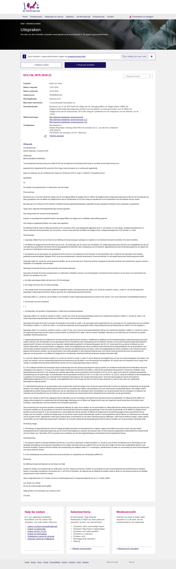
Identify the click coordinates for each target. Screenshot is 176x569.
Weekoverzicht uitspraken (128, 549)
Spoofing (65, 562)
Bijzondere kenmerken (32, 103)
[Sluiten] (151, 56)
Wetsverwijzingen (30, 117)
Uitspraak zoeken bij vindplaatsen (41, 539)
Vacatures (72, 562)
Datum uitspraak (30, 87)
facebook (140, 562)
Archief (79, 562)
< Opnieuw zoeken (41, 65)
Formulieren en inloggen (142, 17)
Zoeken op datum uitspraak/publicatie (42, 526)
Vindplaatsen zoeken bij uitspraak (41, 536)
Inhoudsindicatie (30, 107)
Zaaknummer (29, 95)
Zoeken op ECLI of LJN (37, 531)
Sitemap (33, 562)
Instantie (27, 83)
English (27, 562)
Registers (70, 17)
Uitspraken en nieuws (54, 17)
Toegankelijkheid (55, 562)
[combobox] (138, 76)
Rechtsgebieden (30, 99)
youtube (151, 562)
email (124, 562)
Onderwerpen (36, 17)
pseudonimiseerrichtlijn (77, 56)
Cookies (45, 562)
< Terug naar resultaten (85, 65)
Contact (110, 17)
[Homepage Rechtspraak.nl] (30, 6)
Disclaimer (85, 562)
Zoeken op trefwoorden (37, 529)
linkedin (147, 562)
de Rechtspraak (83, 17)
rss (120, 562)
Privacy (39, 562)
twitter (136, 562)
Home (25, 17)
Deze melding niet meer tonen (134, 56)
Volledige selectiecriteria (81, 549)
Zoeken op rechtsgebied (37, 534)
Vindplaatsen (29, 125)
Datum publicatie (30, 91)
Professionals (99, 17)
